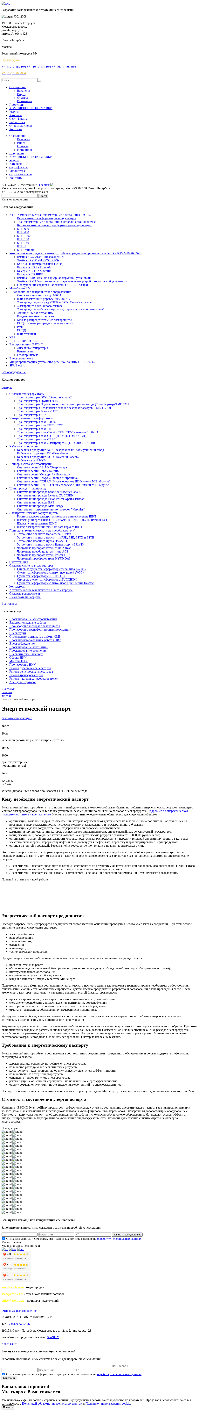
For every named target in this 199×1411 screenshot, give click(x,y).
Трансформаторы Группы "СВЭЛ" (40, 400)
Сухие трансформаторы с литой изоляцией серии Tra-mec (55, 583)
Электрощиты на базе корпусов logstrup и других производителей (61, 309)
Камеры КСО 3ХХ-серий (34, 270)
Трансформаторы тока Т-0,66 (36, 421)
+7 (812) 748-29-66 (19, 1324)
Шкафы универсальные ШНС (37, 523)
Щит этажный (26, 334)
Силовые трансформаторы (27, 393)
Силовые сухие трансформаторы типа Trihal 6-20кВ (51, 569)
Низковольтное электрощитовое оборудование (40, 291)
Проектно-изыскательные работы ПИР (35, 640)
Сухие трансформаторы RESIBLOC (41, 576)
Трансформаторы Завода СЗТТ (37, 411)
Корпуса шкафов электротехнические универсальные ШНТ (56, 516)
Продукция (16, 104)
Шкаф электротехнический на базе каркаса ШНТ (49, 527)
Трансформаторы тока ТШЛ (35, 429)
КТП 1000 (24, 235)
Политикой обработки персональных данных (52, 1403)
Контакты (15, 129)
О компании (17, 87)
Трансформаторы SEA (32, 414)
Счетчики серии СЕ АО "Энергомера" (42, 467)
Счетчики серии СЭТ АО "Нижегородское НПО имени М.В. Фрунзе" (63, 485)
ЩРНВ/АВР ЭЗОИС (23, 341)
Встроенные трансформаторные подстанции (46, 218)
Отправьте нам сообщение (19, 1310)
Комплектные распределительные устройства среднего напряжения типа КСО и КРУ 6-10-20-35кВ (75, 253)
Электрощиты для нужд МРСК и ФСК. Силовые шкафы (54, 302)
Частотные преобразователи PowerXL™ (44, 555)
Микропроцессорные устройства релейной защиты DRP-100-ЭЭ (52, 362)
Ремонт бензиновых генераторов (31, 671)
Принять (8, 1407)
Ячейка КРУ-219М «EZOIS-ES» (38, 260)
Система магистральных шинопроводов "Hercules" (51, 509)
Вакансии (23, 90)
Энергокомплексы (21, 358)
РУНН (21, 327)
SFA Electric (17, 365)
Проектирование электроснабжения (33, 619)
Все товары (9, 603)
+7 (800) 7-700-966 (64, 66)
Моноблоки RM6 (20, 288)
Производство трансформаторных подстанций (40, 629)
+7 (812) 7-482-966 (14, 66)
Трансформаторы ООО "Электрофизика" (44, 397)
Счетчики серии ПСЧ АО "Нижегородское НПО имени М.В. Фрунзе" (63, 481)
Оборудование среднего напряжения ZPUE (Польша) (52, 284)
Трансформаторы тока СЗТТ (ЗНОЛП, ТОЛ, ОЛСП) (51, 436)
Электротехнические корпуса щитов (33, 513)
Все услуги (9, 688)
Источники (24, 101)
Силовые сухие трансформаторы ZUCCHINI (47, 579)
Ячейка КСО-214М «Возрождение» (40, 256)
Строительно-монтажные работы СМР (35, 636)
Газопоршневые (27, 355)
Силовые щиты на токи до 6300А (39, 295)
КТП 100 (23, 239)
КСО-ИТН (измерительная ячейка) (40, 263)
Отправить (9, 1378)
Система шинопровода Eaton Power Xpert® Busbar (50, 499)
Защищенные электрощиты (35, 313)
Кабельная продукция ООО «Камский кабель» (48, 457)
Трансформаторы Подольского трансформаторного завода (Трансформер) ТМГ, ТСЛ (73, 404)
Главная (44, 184)
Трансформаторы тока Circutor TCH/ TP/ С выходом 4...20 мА (58, 432)
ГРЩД (21, 330)
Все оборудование (14, 372)
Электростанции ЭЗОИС (26, 344)
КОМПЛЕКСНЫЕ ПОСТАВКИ (30, 108)
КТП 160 (23, 242)
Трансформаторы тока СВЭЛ (36, 439)
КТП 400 (23, 232)
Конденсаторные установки (35, 316)
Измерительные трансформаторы (31, 418)
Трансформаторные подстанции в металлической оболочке (56, 221)
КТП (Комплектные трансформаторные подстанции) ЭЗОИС (50, 214)
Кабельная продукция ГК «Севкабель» (42, 453)
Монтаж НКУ (18, 661)
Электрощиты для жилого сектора (40, 306)
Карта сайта (9, 1343)
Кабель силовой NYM (31, 460)
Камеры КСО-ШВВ (30, 274)
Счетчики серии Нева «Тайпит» (38, 471)
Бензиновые (25, 351)
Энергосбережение (22, 643)
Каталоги (15, 115)
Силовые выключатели (24, 593)
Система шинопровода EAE (35, 502)
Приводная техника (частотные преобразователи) (42, 530)
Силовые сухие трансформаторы (31, 565)
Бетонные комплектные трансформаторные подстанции (54, 225)
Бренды (7, 387)
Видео (21, 94)
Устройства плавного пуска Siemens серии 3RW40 (50, 544)
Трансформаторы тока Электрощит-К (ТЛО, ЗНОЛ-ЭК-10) (56, 443)
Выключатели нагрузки (25, 597)
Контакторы (17, 586)
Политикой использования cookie (108, 1403)
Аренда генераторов (22, 682)
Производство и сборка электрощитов (34, 626)
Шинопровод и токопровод (27, 488)
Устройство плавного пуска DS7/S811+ (43, 541)
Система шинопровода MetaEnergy (40, 506)
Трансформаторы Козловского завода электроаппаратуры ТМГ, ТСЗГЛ (64, 407)
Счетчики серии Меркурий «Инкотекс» (43, 474)
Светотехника (18, 562)
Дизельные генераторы (32, 348)
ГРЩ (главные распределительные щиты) (44, 323)
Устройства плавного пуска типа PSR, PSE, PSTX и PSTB (55, 537)
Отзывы (22, 97)
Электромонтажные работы (27, 622)
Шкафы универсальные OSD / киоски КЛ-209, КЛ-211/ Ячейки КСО (62, 520)
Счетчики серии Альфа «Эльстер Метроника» (47, 478)
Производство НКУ (22, 664)
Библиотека (17, 122)
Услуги (14, 111)
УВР (12, 337)
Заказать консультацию (17, 718)
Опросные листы (20, 125)
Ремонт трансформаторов (26, 675)
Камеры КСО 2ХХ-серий (34, 267)
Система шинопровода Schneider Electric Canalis (48, 492)
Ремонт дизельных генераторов (30, 668)
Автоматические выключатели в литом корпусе (41, 590)
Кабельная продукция (23, 446)
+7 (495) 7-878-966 (39, 66)
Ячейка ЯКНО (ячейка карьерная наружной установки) (54, 277)
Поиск (43, 195)
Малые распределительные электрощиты (44, 320)
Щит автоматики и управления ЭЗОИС (43, 298)
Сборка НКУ (17, 657)
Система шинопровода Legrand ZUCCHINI (45, 495)
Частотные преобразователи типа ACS (42, 551)
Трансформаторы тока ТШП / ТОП (40, 425)
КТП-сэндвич (26, 249)
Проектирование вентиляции (28, 647)
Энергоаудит (17, 633)
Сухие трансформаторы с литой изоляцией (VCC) (50, 572)
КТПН (21, 246)
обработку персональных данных (119, 1238)
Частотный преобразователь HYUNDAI (43, 558)
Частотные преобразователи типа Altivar (44, 548)
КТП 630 (23, 228)
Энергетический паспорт (26, 654)
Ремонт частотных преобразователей (33, 678)
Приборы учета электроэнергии (30, 464)
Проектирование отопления (27, 650)
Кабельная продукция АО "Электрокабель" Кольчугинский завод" (61, 450)
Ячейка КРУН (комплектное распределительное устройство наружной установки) (72, 281)
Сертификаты (18, 118)
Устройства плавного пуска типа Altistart (44, 534)
